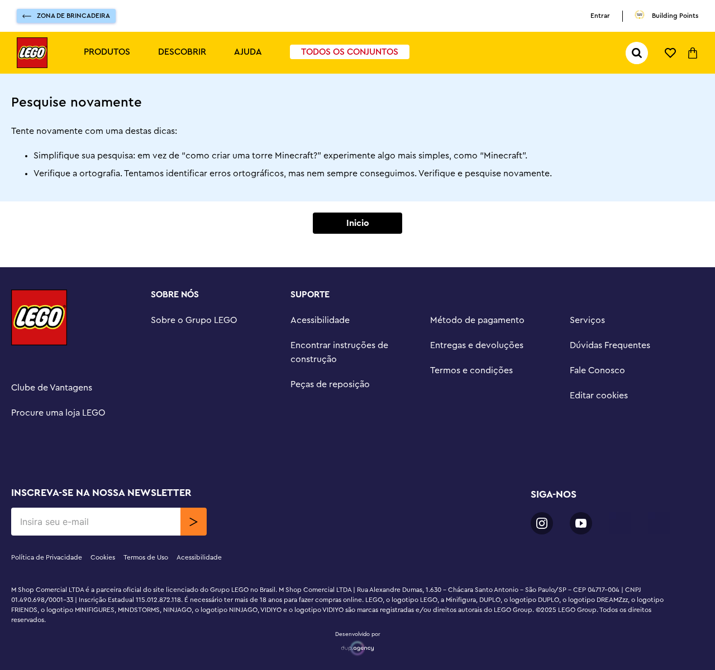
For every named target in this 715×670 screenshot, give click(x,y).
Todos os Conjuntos (349, 51)
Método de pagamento (477, 320)
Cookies (102, 557)
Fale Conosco (597, 370)
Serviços (587, 320)
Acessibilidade (320, 320)
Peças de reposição (330, 384)
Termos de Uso (145, 557)
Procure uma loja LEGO (58, 412)
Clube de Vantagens (51, 387)
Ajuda (248, 51)
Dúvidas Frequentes (610, 345)
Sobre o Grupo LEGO (194, 320)
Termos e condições (471, 370)
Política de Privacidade (46, 557)
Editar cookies (599, 395)
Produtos (107, 51)
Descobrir (182, 51)
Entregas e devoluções (476, 345)
